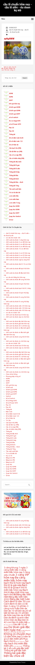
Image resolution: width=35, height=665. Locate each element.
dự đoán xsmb (21, 632)
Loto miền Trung (14, 203)
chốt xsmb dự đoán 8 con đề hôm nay (18, 246)
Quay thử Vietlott (15, 216)
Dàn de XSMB (23, 615)
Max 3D (11, 128)
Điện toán (9, 412)
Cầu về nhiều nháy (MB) (16, 158)
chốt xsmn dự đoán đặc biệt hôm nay (18, 352)
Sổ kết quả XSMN (14, 110)
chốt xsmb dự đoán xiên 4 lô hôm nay (18, 310)
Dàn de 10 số (10, 610)
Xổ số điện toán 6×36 (13, 414)
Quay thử (9, 464)
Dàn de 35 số (17, 612)
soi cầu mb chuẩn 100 (13, 238)
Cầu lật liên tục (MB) (15, 151)
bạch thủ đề (10, 594)
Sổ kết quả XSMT (14, 114)
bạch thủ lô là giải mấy (17, 584)
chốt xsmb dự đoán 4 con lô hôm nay (18, 253)
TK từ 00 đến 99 (14, 192)
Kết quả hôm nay (11, 385)
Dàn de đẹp (15, 619)
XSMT (11, 100)
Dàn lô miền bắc (20, 622)
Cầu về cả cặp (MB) (15, 155)
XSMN (11, 97)
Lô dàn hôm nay (12, 636)
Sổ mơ (11, 220)
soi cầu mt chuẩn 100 (13, 312)
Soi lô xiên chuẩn (17, 646)
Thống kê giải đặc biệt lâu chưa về (15, 654)
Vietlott (8, 396)
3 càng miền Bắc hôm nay (15, 571)
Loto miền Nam (14, 199)
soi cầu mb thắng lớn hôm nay (15, 277)
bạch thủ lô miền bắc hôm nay (15, 588)
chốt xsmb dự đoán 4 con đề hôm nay (18, 242)
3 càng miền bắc (16, 568)
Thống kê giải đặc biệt (15, 650)
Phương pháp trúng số (13, 376)
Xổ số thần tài (13, 145)
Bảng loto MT (10, 462)
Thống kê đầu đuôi (15, 162)
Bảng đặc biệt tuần (20, 599)
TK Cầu (8, 420)
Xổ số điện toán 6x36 (16, 138)
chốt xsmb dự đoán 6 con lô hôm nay (18, 255)
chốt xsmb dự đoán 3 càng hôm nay (17, 240)
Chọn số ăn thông (11, 374)
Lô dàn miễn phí (14, 638)
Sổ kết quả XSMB (14, 107)
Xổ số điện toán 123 (16, 141)
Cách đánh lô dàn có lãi (16, 603)
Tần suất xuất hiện (15, 189)
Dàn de (23, 608)
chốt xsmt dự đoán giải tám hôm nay (17, 323)
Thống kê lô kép (14, 172)
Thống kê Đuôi (14, 179)
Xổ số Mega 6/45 (11, 401)
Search (25, 78)
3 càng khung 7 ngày (15, 567)
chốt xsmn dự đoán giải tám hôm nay (18, 354)
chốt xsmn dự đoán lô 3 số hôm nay (17, 357)
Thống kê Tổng (14, 186)
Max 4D (11, 131)
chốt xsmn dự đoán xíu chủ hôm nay (17, 372)
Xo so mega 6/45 (14, 121)
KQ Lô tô (9, 456)
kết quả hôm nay (14, 104)
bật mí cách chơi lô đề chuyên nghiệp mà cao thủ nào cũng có (8, 68)
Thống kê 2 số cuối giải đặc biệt (16, 647)
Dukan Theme (21, 662)
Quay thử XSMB (14, 206)
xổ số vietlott (13, 117)
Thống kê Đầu (13, 175)
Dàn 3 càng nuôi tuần (16, 607)
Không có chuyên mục (17, 634)
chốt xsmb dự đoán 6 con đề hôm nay (18, 244)
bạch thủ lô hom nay (14, 582)
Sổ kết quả (9, 387)
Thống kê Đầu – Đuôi (16, 182)
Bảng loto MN (10, 460)
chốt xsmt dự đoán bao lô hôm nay (17, 315)
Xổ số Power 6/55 (12, 403)
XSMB (11, 93)
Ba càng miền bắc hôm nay (15, 579)
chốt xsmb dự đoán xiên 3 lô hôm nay (18, 308)
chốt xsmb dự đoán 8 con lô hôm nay (18, 257)
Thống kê (12, 134)
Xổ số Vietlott (10, 398)
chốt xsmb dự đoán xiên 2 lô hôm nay (18, 306)
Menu (3, 19)
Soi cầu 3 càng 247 (20, 641)
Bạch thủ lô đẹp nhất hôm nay (16, 591)
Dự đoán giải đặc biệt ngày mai (17, 628)
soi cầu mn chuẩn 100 (13, 343)
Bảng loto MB (10, 458)
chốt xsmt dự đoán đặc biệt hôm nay (18, 321)
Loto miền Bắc (14, 196)
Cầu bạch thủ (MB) (15, 148)
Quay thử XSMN (14, 209)
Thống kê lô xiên (14, 168)
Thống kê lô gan (14, 165)
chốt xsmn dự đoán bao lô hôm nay (17, 346)
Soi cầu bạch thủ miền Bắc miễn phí (16, 643)
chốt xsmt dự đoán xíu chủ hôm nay (17, 341)
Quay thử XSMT (14, 213)
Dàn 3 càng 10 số (13, 606)
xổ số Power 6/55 (15, 124)
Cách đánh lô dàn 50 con (17, 601)
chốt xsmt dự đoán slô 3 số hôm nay (18, 326)
